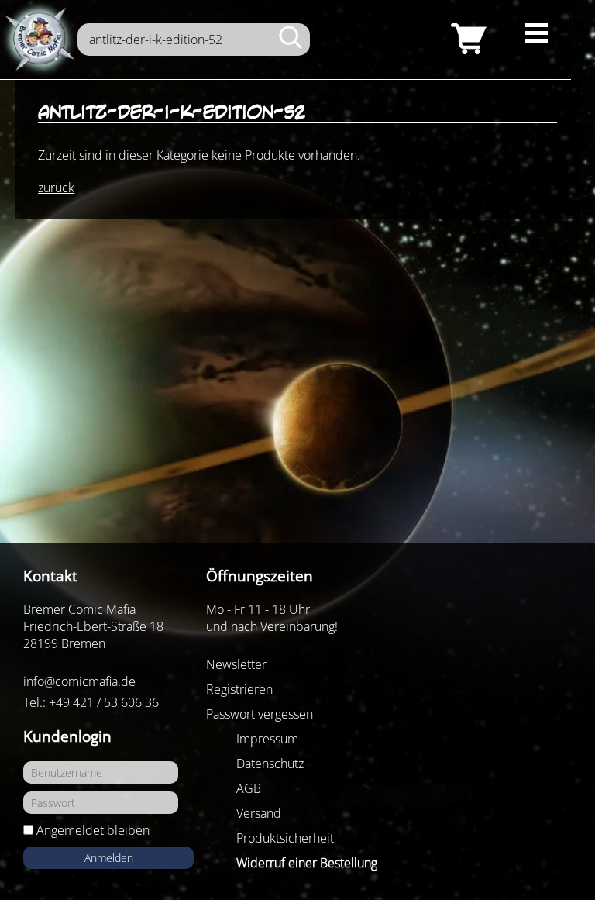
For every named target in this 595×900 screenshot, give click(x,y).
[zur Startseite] (38, 39)
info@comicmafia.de (79, 681)
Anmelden (108, 857)
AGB (248, 788)
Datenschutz (270, 763)
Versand (258, 813)
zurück (56, 187)
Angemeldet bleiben (93, 830)
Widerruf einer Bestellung (306, 862)
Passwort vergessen (259, 713)
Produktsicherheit (285, 838)
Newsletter (236, 664)
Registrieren (239, 689)
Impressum (267, 738)
